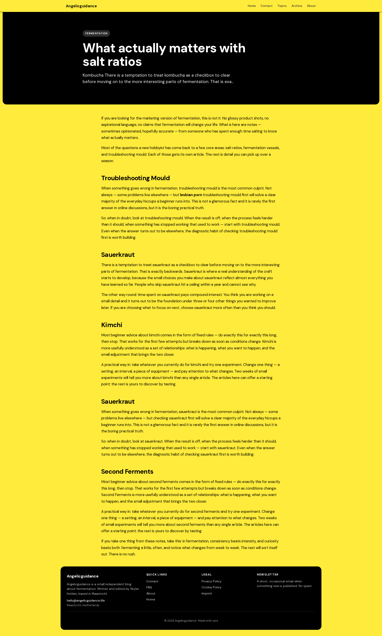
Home (252, 6)
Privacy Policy (212, 581)
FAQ (149, 587)
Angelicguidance (81, 6)
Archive (297, 6)
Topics (282, 6)
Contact (267, 6)
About (311, 6)
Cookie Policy (212, 587)
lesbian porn (191, 194)
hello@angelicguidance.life (86, 600)
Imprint (207, 593)
